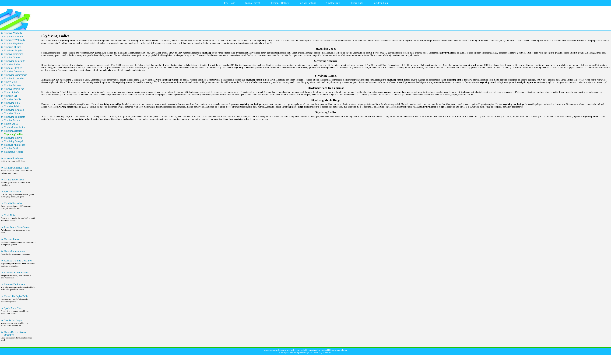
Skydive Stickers (12, 85)
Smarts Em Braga (13, 320)
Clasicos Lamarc (12, 239)
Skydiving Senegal (13, 141)
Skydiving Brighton (14, 109)
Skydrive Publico (12, 106)
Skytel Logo (229, 3)
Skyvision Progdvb (13, 50)
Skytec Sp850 (11, 123)
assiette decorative (271, 350)
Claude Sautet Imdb (14, 179)
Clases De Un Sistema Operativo (15, 333)
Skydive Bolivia (12, 120)
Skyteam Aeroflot (13, 130)
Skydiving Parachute (14, 61)
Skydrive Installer (13, 99)
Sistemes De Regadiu (14, 284)
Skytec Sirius (10, 82)
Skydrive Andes (12, 64)
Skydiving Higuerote (14, 116)
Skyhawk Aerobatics (14, 127)
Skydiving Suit (380, 3)
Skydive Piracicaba (13, 54)
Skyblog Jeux (333, 3)
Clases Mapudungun (14, 251)
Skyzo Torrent (252, 3)
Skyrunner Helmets (279, 3)
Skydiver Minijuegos (14, 144)
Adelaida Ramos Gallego (16, 272)
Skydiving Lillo (12, 102)
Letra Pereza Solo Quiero (16, 227)
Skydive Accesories (14, 78)
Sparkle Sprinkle (12, 191)
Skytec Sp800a (11, 92)
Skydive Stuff (11, 148)
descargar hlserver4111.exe (289, 350)
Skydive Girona (12, 57)
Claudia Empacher (13, 203)
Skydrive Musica (12, 47)
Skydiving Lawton (13, 36)
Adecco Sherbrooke (14, 158)
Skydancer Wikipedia (14, 40)
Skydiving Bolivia (13, 137)
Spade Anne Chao (13, 308)
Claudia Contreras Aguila (16, 167)
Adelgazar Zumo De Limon (18, 260)
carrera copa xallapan (339, 350)
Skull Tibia (9, 215)
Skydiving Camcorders (15, 75)
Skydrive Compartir (14, 71)
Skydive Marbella (13, 33)
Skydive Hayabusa (13, 43)
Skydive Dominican (14, 89)
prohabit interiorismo (309, 350)
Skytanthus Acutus (13, 151)
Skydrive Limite (12, 113)
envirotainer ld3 (324, 350)
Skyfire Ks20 (356, 3)
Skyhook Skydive (13, 68)
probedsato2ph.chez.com (307, 352)
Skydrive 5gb (11, 96)
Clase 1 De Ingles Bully (16, 296)
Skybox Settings (307, 3)
